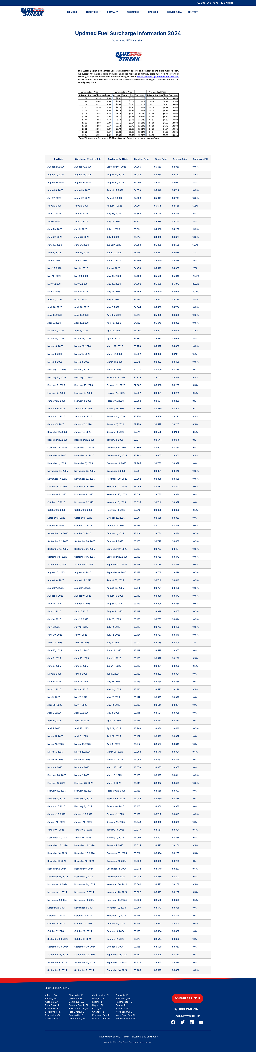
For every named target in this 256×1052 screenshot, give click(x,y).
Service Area (174, 12)
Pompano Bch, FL (101, 1015)
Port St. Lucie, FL (101, 1018)
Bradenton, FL (52, 1008)
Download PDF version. (128, 40)
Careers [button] (153, 12)
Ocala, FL (97, 1008)
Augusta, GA (51, 1001)
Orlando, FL (98, 1011)
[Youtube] (201, 1022)
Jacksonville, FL (100, 995)
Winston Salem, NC (126, 1018)
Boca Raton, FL (53, 1005)
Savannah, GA (123, 998)
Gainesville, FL (76, 1015)
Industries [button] (92, 12)
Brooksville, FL (52, 1011)
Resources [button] (133, 12)
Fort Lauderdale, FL (79, 1008)
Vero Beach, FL (124, 1011)
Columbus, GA (76, 1001)
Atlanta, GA (51, 998)
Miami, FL (97, 1001)
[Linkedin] (191, 1022)
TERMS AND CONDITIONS (109, 1037)
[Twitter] (182, 1022)
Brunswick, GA (52, 1015)
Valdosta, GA (122, 1008)
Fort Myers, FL (76, 1011)
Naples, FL (97, 1005)
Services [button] (72, 12)
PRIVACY (126, 1037)
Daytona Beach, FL (78, 1005)
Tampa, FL (121, 1005)
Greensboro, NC (77, 1018)
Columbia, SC (76, 998)
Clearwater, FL (76, 995)
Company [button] (112, 12)
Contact (193, 12)
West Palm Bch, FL (126, 1015)
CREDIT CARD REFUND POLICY (145, 1037)
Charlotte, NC (52, 1018)
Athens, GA (51, 995)
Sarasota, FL (122, 995)
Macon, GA (98, 998)
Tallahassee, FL (124, 1001)
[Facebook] (173, 1022)
